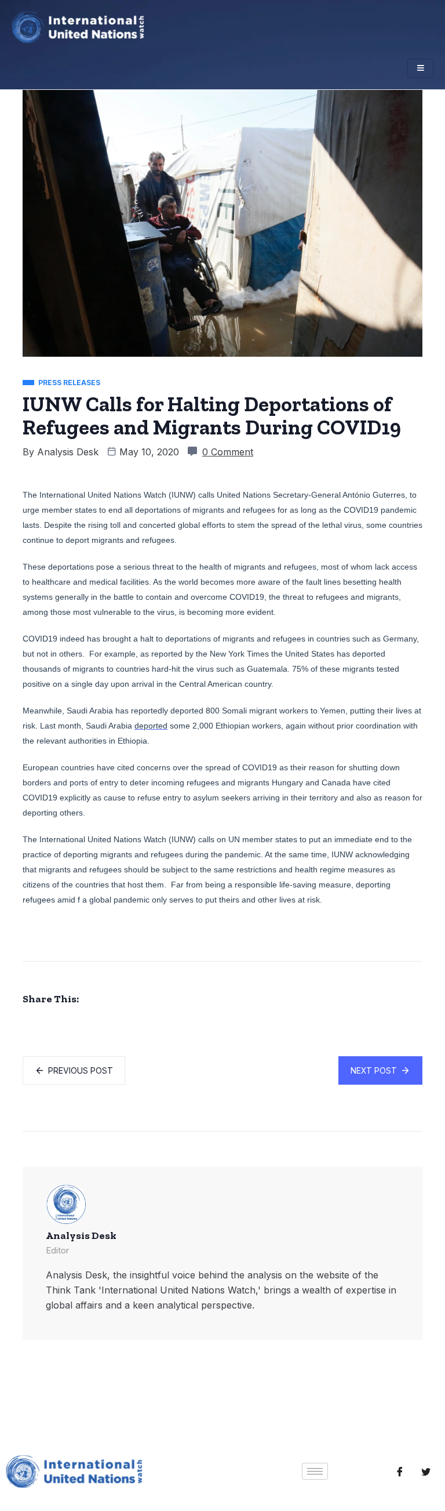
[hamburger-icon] (420, 68)
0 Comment (227, 452)
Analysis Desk (68, 452)
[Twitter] (426, 1471)
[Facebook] (399, 1471)
